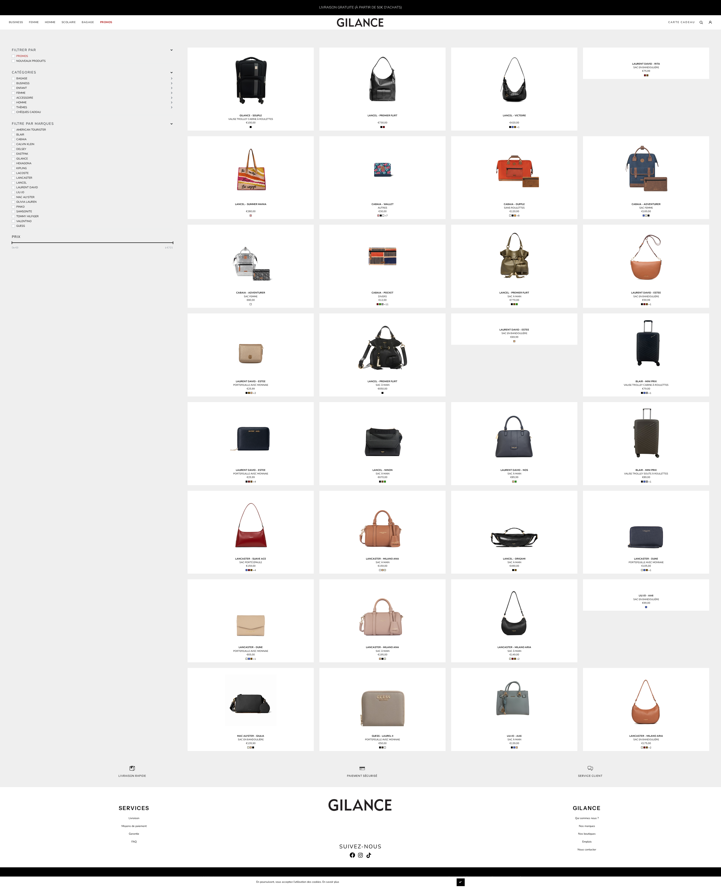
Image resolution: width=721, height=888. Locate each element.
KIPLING (21, 168)
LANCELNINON (383, 470)
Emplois (587, 841)
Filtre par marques (33, 123)
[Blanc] (510, 215)
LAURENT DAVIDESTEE (646, 292)
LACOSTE (22, 173)
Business (16, 22)
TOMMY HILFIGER (27, 216)
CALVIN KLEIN (25, 144)
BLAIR (20, 134)
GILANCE (22, 158)
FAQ (134, 841)
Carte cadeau (681, 22)
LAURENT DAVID (27, 187)
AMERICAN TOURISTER (31, 130)
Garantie (134, 834)
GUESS (20, 226)
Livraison (134, 818)
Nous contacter (587, 849)
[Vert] (380, 304)
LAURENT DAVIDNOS (514, 470)
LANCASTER (24, 178)
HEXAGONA (23, 163)
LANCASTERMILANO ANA (382, 558)
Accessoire (24, 98)
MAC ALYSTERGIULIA (250, 736)
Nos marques (587, 826)
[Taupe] (382, 747)
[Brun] (515, 127)
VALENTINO (24, 221)
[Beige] (646, 215)
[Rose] (251, 215)
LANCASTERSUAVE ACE (250, 558)
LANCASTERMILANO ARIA (514, 647)
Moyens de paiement (134, 826)
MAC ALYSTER (25, 197)
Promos (106, 22)
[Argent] (251, 304)
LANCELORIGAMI (514, 558)
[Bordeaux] (384, 127)
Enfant (21, 88)
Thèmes (21, 107)
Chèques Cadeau (28, 112)
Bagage (88, 22)
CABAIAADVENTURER (646, 204)
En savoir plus (330, 882)
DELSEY (21, 149)
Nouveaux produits (31, 61)
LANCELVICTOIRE (514, 115)
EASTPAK (22, 154)
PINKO (20, 207)
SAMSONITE (24, 211)
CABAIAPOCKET (382, 292)
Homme (50, 22)
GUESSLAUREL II (382, 736)
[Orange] (515, 215)
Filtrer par (24, 50)
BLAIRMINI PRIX (646, 381)
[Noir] (251, 127)
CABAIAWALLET (383, 204)
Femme (34, 22)
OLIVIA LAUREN (26, 202)
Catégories (24, 72)
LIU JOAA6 (646, 595)
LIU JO (20, 192)
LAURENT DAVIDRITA (646, 64)
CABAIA (21, 139)
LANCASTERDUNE (646, 558)
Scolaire (69, 22)
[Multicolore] (383, 215)
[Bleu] (513, 127)
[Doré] (251, 393)
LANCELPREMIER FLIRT (382, 115)
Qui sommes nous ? (587, 818)
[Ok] (461, 882)
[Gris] (382, 304)
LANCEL (21, 183)
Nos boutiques (587, 834)
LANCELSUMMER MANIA (250, 204)
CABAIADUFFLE (514, 204)
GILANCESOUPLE (251, 115)
